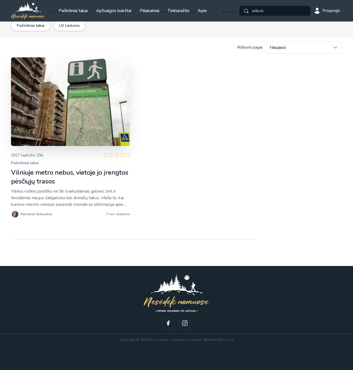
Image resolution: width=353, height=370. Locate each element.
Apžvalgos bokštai (114, 11)
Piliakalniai (149, 11)
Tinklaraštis (178, 11)
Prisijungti (331, 10)
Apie (202, 11)
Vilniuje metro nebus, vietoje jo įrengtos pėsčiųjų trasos (69, 177)
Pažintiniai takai (73, 11)
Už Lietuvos (69, 25)
